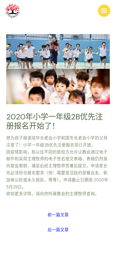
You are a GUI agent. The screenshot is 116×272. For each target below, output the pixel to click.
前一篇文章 (58, 215)
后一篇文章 (58, 230)
